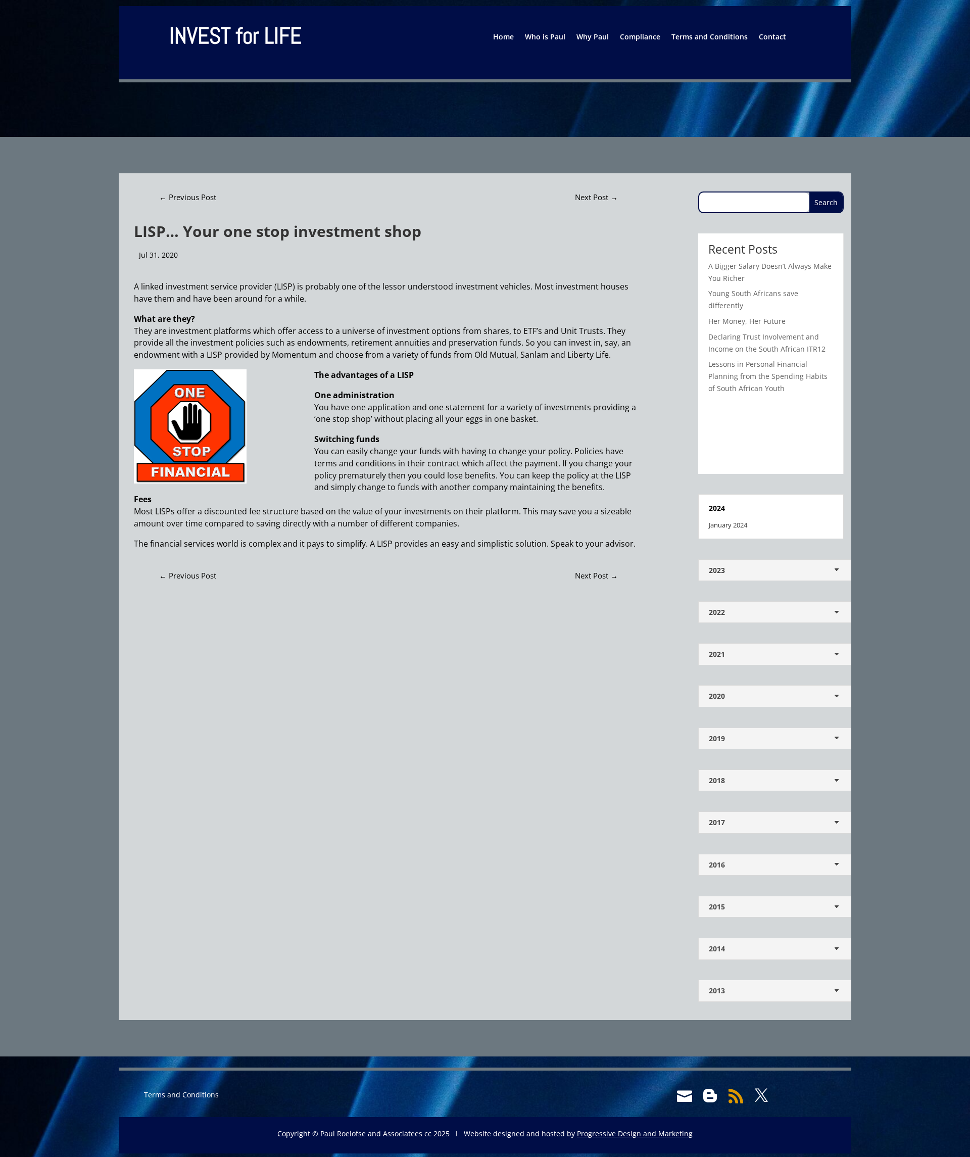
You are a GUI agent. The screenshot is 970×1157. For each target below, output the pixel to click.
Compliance (640, 37)
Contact (772, 37)
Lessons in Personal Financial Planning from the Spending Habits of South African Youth (768, 376)
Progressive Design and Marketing (635, 1133)
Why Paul (592, 37)
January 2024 (728, 524)
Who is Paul (545, 37)
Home (503, 37)
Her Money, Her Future (747, 321)
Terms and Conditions (709, 37)
